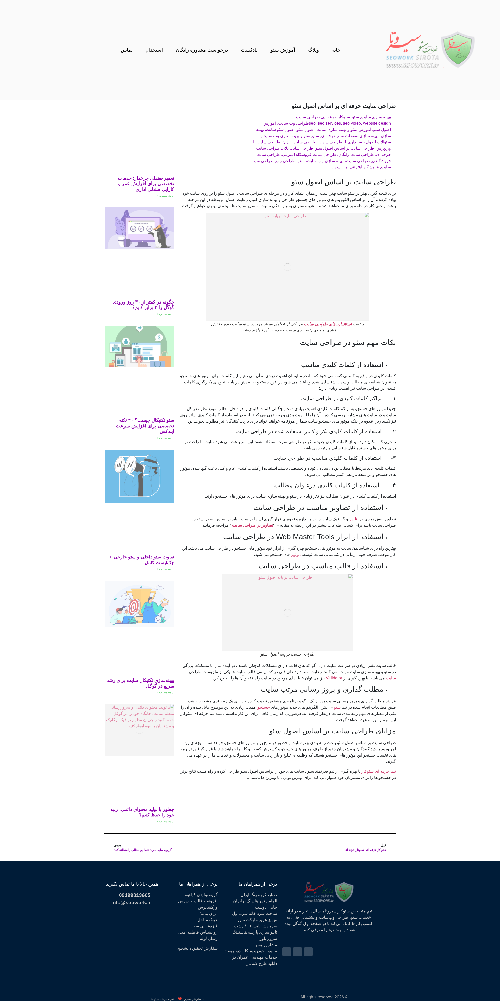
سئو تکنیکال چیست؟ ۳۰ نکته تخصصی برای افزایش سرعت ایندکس (145, 426)
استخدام (154, 50)
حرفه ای (328, 136)
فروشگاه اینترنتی (364, 167)
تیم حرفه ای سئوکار (378, 771)
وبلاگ (313, 50)
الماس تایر (268, 901)
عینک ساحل (207, 919)
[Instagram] (57, 50)
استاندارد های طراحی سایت (328, 324)
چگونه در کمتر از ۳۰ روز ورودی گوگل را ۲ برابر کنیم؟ (143, 304)
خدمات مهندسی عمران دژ (254, 957)
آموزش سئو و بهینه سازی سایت (343, 129)
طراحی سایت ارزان (299, 142)
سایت (390, 678)
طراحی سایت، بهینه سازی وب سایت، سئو (334, 161)
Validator (333, 678)
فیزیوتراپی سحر (204, 926)
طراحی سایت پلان (297, 148)
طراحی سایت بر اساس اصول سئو (344, 148)
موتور (296, 554)
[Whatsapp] (37, 50)
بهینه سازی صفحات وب (358, 136)
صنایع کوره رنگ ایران (259, 894)
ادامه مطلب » (165, 195)
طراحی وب (286, 161)
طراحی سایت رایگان (356, 154)
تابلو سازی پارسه (262, 932)
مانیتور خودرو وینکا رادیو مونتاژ (250, 951)
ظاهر (353, 519)
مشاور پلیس (266, 944)
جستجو (263, 707)
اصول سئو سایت (280, 129)
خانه (336, 50)
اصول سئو (305, 129)
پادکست (249, 50)
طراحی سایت (308, 117)
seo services (329, 123)
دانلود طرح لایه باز (261, 963)
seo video (352, 123)
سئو (355, 117)
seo (312, 123)
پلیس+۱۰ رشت (247, 926)
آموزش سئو (283, 50)
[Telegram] (47, 50)
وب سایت (338, 167)
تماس (127, 50)
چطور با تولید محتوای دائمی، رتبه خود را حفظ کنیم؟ (142, 812)
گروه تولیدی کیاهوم (201, 894)
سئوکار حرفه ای (336, 117)
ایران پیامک (208, 913)
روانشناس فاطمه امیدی (197, 932)
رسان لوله (209, 938)
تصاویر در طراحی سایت (252, 525)
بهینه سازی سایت (376, 117)
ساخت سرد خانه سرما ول (254, 913)
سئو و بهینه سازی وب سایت (286, 136)
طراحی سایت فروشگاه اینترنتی (309, 154)
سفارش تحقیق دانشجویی (196, 948)
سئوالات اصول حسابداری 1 (367, 142)
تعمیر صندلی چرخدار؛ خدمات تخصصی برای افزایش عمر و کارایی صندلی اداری (146, 183)
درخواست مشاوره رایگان (202, 50)
